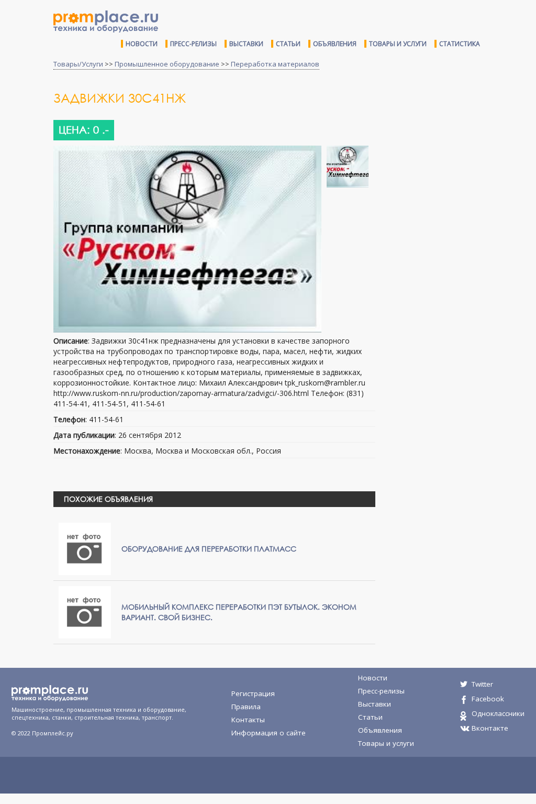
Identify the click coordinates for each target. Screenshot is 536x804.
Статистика (459, 44)
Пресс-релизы (193, 44)
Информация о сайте (268, 732)
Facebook (488, 698)
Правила (246, 706)
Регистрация (253, 693)
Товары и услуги (398, 44)
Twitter (482, 684)
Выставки (246, 44)
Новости (142, 44)
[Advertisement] (459, 166)
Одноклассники (498, 713)
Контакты (248, 719)
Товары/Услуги (78, 64)
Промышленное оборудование (167, 64)
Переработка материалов (275, 64)
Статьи (288, 44)
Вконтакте (490, 728)
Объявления (334, 44)
